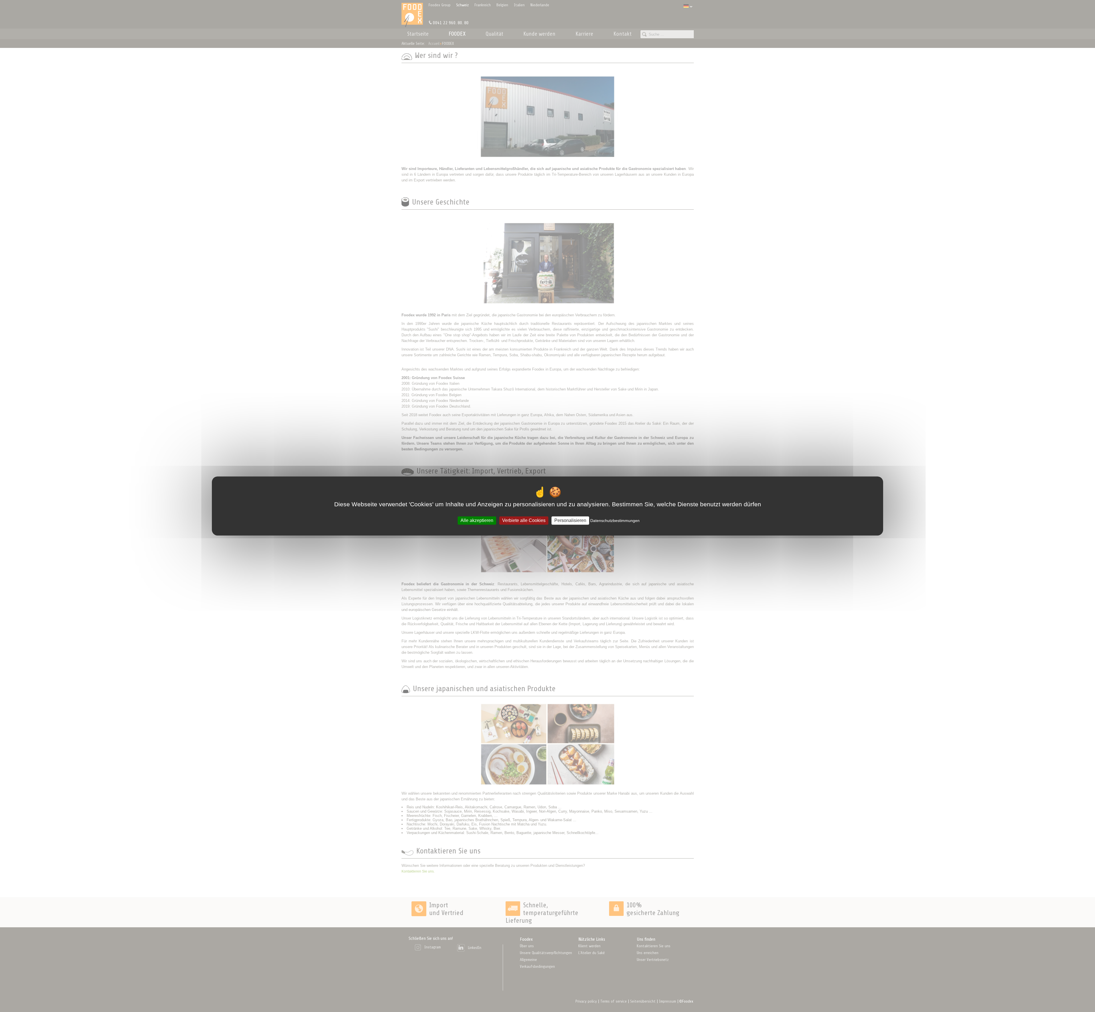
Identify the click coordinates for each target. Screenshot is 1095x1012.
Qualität (494, 34)
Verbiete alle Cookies (524, 520)
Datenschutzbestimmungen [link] (615, 520)
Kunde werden (539, 34)
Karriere (584, 34)
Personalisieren (570, 520)
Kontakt (622, 34)
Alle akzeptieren (477, 520)
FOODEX (457, 34)
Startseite (418, 34)
